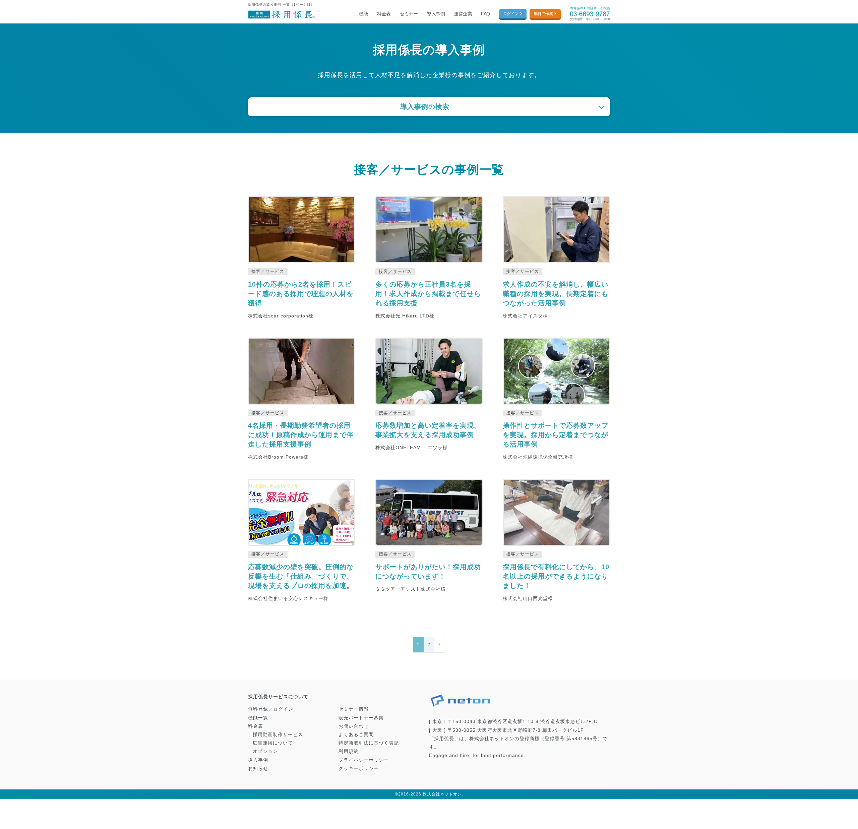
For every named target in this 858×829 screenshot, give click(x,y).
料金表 (384, 13)
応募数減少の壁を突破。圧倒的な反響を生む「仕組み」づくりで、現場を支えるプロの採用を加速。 (301, 576)
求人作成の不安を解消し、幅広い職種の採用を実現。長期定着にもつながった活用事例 (555, 294)
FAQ (485, 13)
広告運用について (273, 743)
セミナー (409, 13)
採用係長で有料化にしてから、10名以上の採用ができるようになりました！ (556, 576)
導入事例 (436, 13)
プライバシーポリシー (364, 760)
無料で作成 (543, 13)
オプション (265, 751)
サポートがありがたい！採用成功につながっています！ (428, 571)
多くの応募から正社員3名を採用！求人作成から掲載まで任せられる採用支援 (428, 294)
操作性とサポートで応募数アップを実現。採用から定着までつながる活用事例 (555, 435)
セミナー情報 (354, 709)
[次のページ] (439, 645)
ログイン (510, 13)
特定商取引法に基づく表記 (369, 743)
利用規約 (349, 751)
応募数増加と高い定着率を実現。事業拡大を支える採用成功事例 (428, 430)
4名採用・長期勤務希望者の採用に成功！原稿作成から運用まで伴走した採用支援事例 (301, 435)
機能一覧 (258, 717)
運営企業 (463, 13)
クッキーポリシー (359, 768)
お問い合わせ (354, 726)
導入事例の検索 (424, 106)
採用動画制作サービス (278, 734)
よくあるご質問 (356, 734)
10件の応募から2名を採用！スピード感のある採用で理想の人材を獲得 (301, 294)
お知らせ (258, 768)
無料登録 (258, 709)
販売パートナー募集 (361, 717)
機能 (363, 13)
